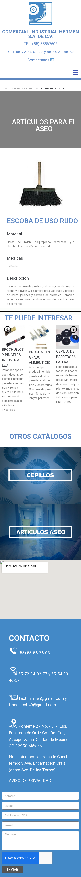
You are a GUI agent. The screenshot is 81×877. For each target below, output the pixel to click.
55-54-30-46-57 (60, 52)
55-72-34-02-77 (29, 52)
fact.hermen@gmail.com (42, 698)
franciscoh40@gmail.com (32, 705)
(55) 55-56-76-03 (34, 652)
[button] (75, 72)
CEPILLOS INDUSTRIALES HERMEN (20, 88)
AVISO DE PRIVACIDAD (30, 780)
